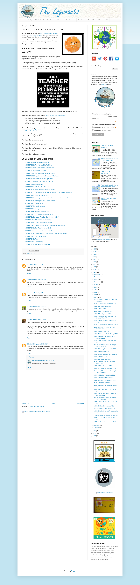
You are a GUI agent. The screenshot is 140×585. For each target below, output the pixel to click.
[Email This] (30, 251)
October (96, 279)
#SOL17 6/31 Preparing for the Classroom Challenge (42, 176)
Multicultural (39, 20)
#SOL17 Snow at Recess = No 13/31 (105, 368)
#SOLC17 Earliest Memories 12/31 (104, 375)
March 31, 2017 (38, 264)
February (97, 425)
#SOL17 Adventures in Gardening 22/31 (106, 334)
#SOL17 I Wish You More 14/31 (103, 366)
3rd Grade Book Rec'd (54, 20)
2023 (94, 257)
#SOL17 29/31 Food (31, 239)
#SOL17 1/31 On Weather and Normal (37, 162)
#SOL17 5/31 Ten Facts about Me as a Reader (40, 173)
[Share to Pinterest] (38, 251)
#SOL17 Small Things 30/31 (102, 306)
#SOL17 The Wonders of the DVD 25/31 (106, 324)
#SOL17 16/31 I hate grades (34, 203)
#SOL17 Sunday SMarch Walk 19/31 (105, 349)
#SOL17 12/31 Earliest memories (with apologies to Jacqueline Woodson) (48, 192)
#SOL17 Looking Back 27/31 (102, 314)
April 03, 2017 (43, 344)
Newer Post (25, 403)
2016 (94, 431)
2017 (94, 272)
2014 (94, 436)
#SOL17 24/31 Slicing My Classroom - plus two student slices (45, 225)
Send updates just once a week (102, 130)
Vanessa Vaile (31, 320)
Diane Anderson (32, 279)
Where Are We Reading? (103, 239)
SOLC (33, 253)
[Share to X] (34, 251)
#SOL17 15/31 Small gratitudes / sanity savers (40, 200)
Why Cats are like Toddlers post (56, 115)
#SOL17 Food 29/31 (100, 309)
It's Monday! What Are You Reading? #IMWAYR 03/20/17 (105, 345)
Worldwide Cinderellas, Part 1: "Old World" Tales (109, 159)
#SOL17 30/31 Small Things (34, 242)
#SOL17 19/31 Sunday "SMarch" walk (37, 211)
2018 (94, 269)
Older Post (80, 403)
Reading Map (70, 20)
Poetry (30, 20)
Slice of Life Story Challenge (49, 34)
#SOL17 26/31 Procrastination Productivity (38, 231)
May (95, 292)
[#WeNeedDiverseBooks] (104, 492)
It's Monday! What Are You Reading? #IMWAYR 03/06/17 (105, 398)
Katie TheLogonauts (38, 360)
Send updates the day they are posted (104, 127)
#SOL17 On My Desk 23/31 (102, 331)
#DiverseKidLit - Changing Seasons (104, 408)
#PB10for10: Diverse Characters (107, 172)
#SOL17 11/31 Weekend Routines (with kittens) (40, 189)
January (96, 427)
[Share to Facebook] (36, 251)
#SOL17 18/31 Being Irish (33, 209)
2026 (94, 249)
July (95, 287)
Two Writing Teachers (35, 36)
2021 (94, 262)
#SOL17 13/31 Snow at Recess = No (37, 195)
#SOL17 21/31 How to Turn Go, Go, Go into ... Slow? (42, 217)
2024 (94, 254)
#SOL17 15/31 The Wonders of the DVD (38, 228)
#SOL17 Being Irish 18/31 (101, 351)
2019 (94, 267)
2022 (94, 259)
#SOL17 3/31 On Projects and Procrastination (40, 168)
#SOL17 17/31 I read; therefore (35, 206)
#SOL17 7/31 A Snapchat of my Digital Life (39, 179)
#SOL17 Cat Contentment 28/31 (103, 311)
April (95, 295)
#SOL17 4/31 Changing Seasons (36, 170)
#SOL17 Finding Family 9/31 (102, 383)
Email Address (104, 118)
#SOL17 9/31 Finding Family (34, 184)
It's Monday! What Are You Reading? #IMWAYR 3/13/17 (105, 371)
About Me (91, 20)
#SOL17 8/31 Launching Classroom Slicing (39, 181)
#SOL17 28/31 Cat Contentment (35, 236)
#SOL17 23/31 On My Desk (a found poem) (39, 222)
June (96, 289)
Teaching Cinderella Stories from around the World (109, 185)
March (96, 297)
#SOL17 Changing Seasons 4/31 (104, 406)
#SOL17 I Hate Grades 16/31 (102, 359)
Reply (29, 273)
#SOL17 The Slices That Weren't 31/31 (105, 303)
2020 (94, 264)
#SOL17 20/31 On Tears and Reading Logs (39, 214)
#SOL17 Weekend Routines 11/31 (104, 377)
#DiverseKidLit (103, 20)
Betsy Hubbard (32, 306)
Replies (31, 357)
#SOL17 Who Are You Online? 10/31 (105, 380)
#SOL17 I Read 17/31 (100, 356)
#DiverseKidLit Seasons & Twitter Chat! (105, 354)
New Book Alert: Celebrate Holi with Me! (106, 415)
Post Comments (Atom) (37, 406)
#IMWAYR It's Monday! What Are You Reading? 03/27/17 (105, 317)
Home (22, 20)
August (96, 284)
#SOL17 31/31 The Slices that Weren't (37, 244)
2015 (94, 433)
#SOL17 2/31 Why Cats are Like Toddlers (38, 165)
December (97, 274)
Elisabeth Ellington (33, 344)
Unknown (30, 264)
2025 (94, 251)
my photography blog (30, 130)
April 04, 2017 (50, 360)
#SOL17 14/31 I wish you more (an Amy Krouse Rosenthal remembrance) (48, 198)
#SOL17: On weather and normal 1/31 (105, 422)
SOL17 (29, 253)
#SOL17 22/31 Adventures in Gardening (38, 220)
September (97, 282)
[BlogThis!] (32, 251)
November (97, 277)
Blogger (73, 571)
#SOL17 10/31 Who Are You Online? (36, 187)
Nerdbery (81, 20)
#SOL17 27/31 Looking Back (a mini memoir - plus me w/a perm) (45, 233)
